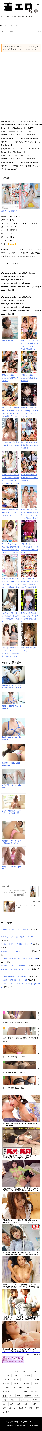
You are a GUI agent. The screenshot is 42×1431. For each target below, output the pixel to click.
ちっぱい (16, 1375)
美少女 (26, 1404)
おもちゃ (6, 1375)
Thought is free (33, 1425)
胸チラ (35, 1404)
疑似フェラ (25, 1400)
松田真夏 (14, 25)
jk (8, 1371)
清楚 (4, 1400)
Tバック (15, 1371)
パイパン (16, 1383)
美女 (18, 1404)
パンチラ (26, 1383)
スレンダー (35, 1379)
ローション (7, 1392)
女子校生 (34, 1392)
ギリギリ (15, 1379)
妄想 (4, 1396)
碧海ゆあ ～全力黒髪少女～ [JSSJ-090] (15, 969)
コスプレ (25, 1379)
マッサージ (7, 1388)
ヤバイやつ (18, 1388)
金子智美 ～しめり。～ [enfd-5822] (14, 966)
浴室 (36, 1396)
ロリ (37, 1388)
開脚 (31, 1408)
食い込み (6, 1412)
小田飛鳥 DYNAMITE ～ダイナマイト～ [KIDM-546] (19, 958)
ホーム (4, 25)
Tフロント (25, 1371)
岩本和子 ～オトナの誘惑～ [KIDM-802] (15, 951)
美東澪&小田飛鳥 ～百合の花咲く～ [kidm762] (18, 937)
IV (4, 1371)
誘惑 (4, 1408)
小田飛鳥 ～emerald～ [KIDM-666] (13, 976)
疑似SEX (13, 1400)
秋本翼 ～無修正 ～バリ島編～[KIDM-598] (16, 944)
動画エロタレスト (33, 1354)
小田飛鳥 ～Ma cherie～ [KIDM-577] (14, 929)
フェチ (35, 1383)
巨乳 (11, 1396)
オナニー (6, 1379)
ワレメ (17, 1392)
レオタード (29, 1388)
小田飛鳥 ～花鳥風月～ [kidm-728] (14, 980)
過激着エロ (22, 1408)
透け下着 (12, 1408)
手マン (19, 1396)
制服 (25, 1392)
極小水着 (28, 1396)
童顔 (4, 1404)
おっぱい (35, 1371)
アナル (35, 1375)
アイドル (26, 1375)
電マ (37, 1408)
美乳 (11, 1404)
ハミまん (6, 1383)
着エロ (35, 1400)
